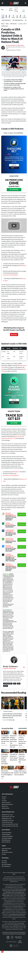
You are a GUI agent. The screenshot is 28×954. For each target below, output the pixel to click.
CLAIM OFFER (21, 514)
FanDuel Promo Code (7, 822)
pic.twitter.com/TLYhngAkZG (10, 475)
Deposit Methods (6, 842)
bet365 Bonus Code (6, 818)
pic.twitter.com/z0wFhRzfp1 (10, 275)
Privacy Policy (11, 872)
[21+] (8, 937)
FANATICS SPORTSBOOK (9, 564)
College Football (8, 711)
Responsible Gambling (7, 804)
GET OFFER (14, 423)
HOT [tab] (3, 18)
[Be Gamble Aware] (11, 941)
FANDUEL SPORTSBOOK (9, 546)
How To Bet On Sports (7, 852)
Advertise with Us (6, 802)
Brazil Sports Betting (7, 838)
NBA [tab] (17, 17)
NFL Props (4, 862)
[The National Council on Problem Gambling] (14, 945)
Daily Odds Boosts (6, 20)
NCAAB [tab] (24, 17)
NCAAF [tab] (13, 17)
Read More (14, 334)
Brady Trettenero (12, 45)
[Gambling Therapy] (18, 937)
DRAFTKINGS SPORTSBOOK (9, 539)
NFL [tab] (9, 17)
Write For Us (5, 806)
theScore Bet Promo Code (8, 816)
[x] (24, 667)
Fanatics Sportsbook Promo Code (10, 826)
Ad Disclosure (4, 26)
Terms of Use (18, 872)
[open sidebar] (2, 3)
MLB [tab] (6, 17)
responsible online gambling (16, 914)
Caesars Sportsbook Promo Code (10, 824)
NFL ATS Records (6, 866)
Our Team (4, 800)
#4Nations (23, 265)
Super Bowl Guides (6, 848)
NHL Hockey (13, 23)
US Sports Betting (6, 834)
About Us (4, 797)
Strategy (4, 854)
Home (2, 23)
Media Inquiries (5, 808)
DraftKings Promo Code (8, 820)
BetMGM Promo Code (7, 814)
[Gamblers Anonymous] (20, 941)
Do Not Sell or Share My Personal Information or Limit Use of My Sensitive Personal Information (14, 933)
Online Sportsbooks (6, 832)
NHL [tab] (20, 17)
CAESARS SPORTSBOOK (9, 555)
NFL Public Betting (6, 864)
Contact (4, 798)
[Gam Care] (12, 937)
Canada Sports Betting (7, 836)
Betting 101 (4, 850)
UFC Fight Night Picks (18, 20)
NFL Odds (4, 860)
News (7, 23)
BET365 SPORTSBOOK (9, 523)
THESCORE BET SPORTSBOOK (10, 531)
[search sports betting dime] (25, 3)
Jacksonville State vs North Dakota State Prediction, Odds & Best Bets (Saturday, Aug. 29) (12, 715)
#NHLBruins (16, 471)
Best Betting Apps (6, 840)
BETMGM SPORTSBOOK (9, 514)
